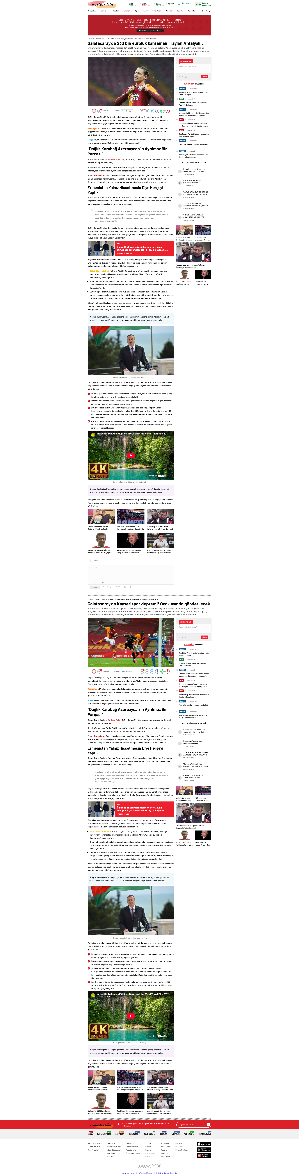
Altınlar (148, 1143)
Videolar (169, 11)
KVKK (155, 1173)
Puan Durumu (149, 1133)
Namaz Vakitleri (104, 1133)
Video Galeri (165, 1147)
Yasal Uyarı (174, 1173)
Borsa (90, 1133)
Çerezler (150, 1173)
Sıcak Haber (165, 1156)
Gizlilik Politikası (140, 1173)
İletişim (132, 1173)
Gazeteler (192, 11)
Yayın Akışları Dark (114, 1147)
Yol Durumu (189, 1133)
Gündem (115, 11)
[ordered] (115, 587)
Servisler (104, 11)
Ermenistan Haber (94, 39)
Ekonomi (127, 11)
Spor (137, 11)
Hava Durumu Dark (95, 1143)
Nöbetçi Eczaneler (114, 1150)
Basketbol (111, 39)
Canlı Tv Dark (112, 1143)
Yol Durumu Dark (94, 1147)
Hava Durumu (134, 1133)
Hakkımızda (125, 1173)
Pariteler (175, 1133)
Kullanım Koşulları (164, 1173)
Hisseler (163, 1133)
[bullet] (119, 587)
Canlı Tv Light (93, 1150)
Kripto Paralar (205, 1133)
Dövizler (148, 1147)
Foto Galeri (156, 11)
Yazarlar (180, 11)
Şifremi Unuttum (181, 1150)
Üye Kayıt (179, 1147)
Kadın (145, 11)
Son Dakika (92, 11)
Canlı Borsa (130, 1143)
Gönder (94, 587)
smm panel (111, 1156)
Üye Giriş (178, 1143)
